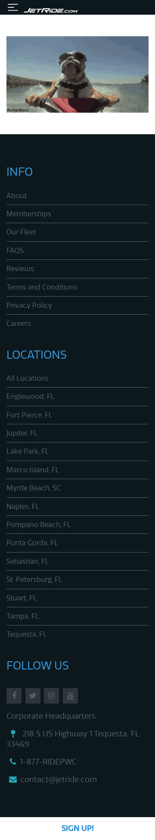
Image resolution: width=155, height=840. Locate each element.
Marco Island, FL (32, 470)
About (16, 196)
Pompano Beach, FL (38, 525)
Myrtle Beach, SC (33, 488)
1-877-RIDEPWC (48, 762)
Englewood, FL (30, 396)
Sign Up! (78, 828)
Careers (18, 323)
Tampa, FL (22, 616)
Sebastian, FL (27, 561)
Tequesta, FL (26, 634)
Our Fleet (21, 232)
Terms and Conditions (42, 287)
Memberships (28, 214)
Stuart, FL (21, 598)
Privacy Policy (29, 305)
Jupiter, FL (22, 433)
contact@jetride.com (58, 779)
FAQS (15, 250)
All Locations (27, 378)
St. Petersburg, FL (34, 579)
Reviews (20, 269)
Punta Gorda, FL (32, 543)
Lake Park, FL (27, 451)
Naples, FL (23, 506)
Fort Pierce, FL (29, 415)
